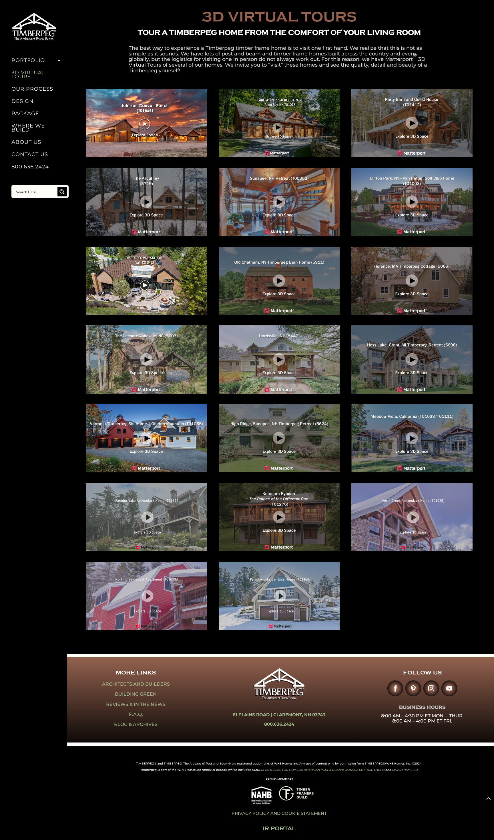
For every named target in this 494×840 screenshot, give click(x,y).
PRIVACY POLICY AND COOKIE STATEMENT (279, 813)
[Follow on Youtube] (449, 688)
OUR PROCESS (32, 89)
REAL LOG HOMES (286, 770)
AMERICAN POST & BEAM (322, 770)
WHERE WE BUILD (28, 128)
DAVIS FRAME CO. (405, 770)
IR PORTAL (279, 828)
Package (25, 114)
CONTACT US (29, 155)
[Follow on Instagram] (431, 688)
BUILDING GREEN (136, 694)
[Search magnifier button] (62, 191)
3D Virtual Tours (28, 75)
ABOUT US (26, 142)
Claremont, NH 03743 (299, 714)
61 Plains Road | (253, 714)
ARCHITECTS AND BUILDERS (136, 684)
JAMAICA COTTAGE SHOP (363, 770)
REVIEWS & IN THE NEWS (136, 704)
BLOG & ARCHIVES (136, 724)
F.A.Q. (136, 714)
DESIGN (22, 101)
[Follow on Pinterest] (413, 688)
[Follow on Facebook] (395, 688)
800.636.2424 (30, 167)
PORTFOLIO (28, 60)
